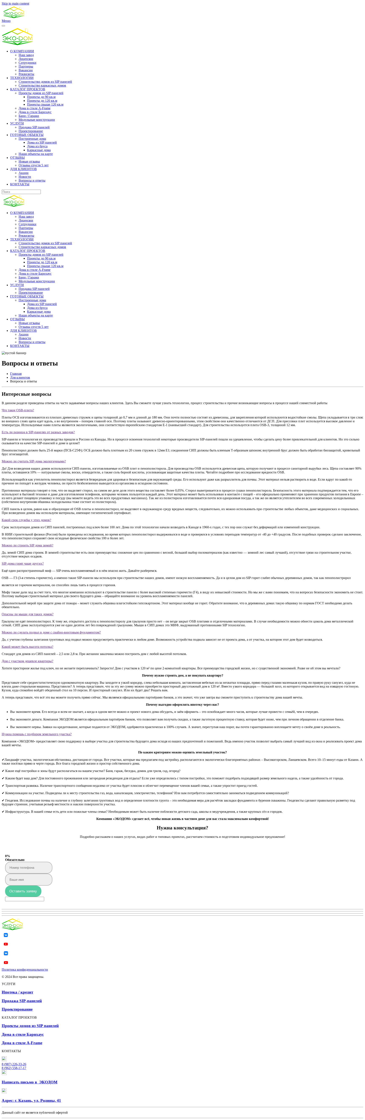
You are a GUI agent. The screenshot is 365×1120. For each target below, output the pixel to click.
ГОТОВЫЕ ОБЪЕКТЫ (27, 135)
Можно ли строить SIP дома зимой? (27, 545)
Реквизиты (26, 74)
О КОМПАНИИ (22, 51)
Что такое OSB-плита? (18, 410)
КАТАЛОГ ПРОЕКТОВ (27, 89)
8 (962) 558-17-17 (14, 1068)
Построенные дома (32, 138)
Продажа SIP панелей (34, 127)
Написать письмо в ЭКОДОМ (29, 1082)
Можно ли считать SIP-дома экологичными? (34, 461)
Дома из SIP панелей (42, 142)
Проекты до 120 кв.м (42, 100)
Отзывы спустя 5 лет (34, 165)
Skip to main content (15, 3)
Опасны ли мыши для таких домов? (27, 614)
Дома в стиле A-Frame (34, 108)
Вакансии (26, 70)
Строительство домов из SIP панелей (45, 81)
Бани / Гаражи (29, 116)
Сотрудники (27, 62)
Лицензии (26, 59)
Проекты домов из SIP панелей (41, 93)
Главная (16, 373)
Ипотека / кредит (17, 992)
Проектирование (31, 131)
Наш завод (26, 55)
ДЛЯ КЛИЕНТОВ (23, 169)
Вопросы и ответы (32, 180)
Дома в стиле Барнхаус (35, 112)
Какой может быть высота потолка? (27, 646)
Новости (25, 176)
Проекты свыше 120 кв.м (45, 104)
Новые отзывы (29, 161)
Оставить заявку (23, 891)
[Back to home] (14, 17)
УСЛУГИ (17, 123)
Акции (24, 173)
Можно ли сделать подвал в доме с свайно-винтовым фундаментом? (51, 632)
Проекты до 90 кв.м (41, 97)
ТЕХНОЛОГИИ (22, 78)
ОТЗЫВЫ (17, 157)
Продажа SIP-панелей (22, 1001)
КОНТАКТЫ (19, 184)
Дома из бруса (37, 146)
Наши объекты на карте (36, 154)
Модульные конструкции (37, 119)
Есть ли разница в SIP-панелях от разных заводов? (38, 432)
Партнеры (26, 66)
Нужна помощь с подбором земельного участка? (37, 734)
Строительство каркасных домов (42, 85)
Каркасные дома (39, 150)
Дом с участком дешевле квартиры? (27, 661)
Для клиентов (20, 377)
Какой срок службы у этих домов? (26, 520)
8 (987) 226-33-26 (14, 1064)
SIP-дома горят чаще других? (23, 563)
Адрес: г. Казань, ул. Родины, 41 (31, 1100)
